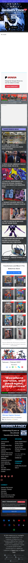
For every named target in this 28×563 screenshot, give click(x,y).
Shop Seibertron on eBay (8, 494)
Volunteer (3, 491)
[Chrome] (2, 476)
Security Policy (19, 445)
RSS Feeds (4, 493)
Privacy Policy (19, 443)
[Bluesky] (9, 520)
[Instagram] (5, 525)
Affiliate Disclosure (20, 449)
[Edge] (12, 476)
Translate (17, 450)
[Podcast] (19, 525)
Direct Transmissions (13, 501)
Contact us (18, 457)
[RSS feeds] (14, 525)
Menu (15, 27)
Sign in (17, 467)
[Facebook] (4, 520)
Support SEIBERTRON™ (12, 86)
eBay (20, 102)
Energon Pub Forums (7, 452)
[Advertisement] (14, 51)
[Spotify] (14, 530)
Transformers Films (6, 454)
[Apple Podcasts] (23, 525)
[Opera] (2, 480)
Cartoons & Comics (6, 460)
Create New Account (20, 465)
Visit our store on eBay (14, 272)
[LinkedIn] (9, 525)
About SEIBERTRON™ (21, 441)
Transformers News (11, 129)
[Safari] (5, 476)
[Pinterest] (24, 520)
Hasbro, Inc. (14, 550)
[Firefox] (8, 476)
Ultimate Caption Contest (11, 415)
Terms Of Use (18, 447)
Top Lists (3, 467)
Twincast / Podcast (6, 489)
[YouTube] (19, 520)
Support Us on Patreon (7, 496)
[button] (7, 7)
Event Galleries (5, 462)
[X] (14, 520)
